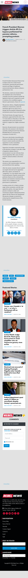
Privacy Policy (6, 521)
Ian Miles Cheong (10, 39)
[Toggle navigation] (2, 2)
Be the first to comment (11, 40)
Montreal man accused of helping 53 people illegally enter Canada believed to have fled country (13, 371)
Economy (13, 278)
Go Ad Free (6, 77)
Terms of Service (6, 524)
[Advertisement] (14, 61)
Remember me (10, 441)
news (11, 275)
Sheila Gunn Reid (8, 314)
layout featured (19, 275)
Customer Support (7, 529)
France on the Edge (8, 281)
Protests (6, 278)
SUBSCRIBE (7, 431)
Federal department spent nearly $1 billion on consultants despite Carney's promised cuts (13, 400)
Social (4, 534)
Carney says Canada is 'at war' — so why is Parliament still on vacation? (13, 309)
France (5, 275)
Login (4, 536)
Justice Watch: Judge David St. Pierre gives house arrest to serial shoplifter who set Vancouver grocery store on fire (13, 339)
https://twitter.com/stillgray (14, 230)
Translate (13, 558)
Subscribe (5, 526)
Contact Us (5, 531)
